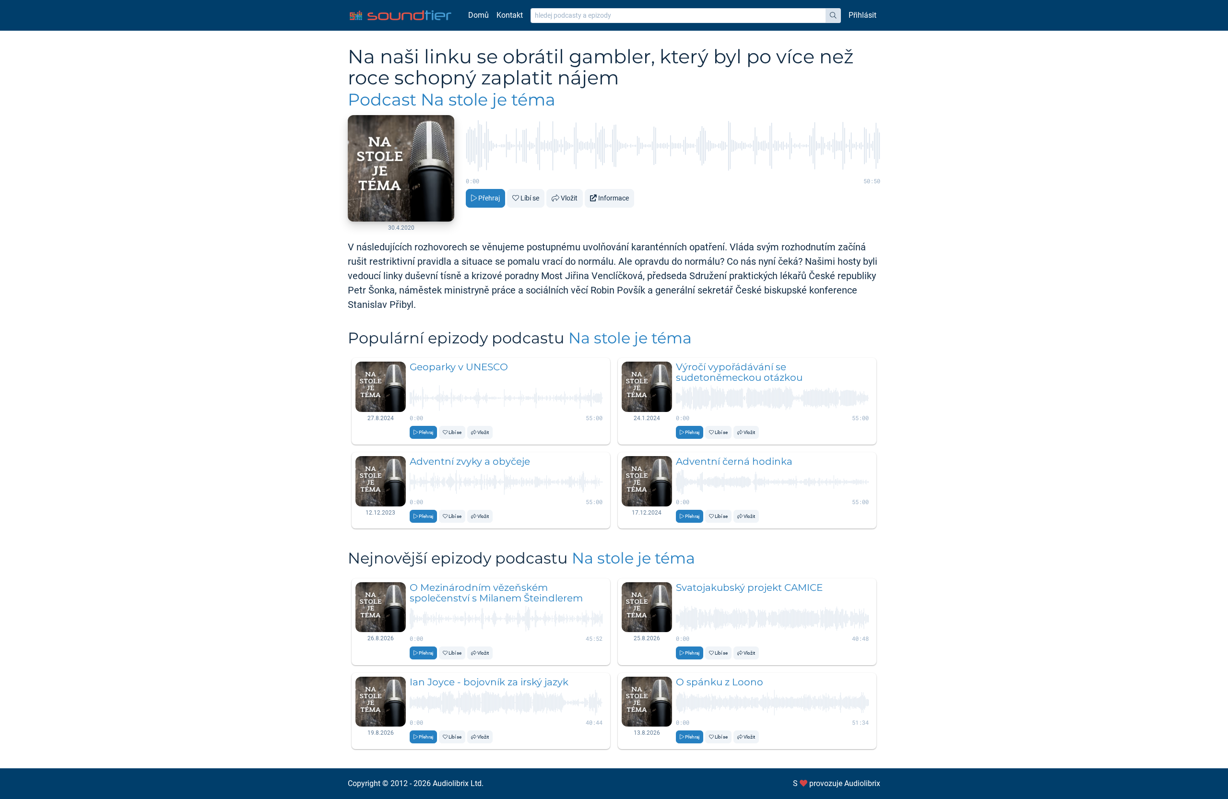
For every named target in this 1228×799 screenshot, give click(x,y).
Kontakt (509, 15)
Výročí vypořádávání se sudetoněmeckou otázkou (739, 372)
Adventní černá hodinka (734, 461)
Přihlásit (862, 15)
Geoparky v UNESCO (459, 367)
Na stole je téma (630, 338)
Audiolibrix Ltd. (458, 783)
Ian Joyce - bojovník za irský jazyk (489, 682)
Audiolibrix (862, 783)
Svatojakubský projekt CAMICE (749, 587)
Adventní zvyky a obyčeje (470, 461)
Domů (478, 15)
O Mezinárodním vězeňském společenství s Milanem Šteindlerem (496, 593)
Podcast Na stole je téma (451, 99)
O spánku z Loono (719, 682)
